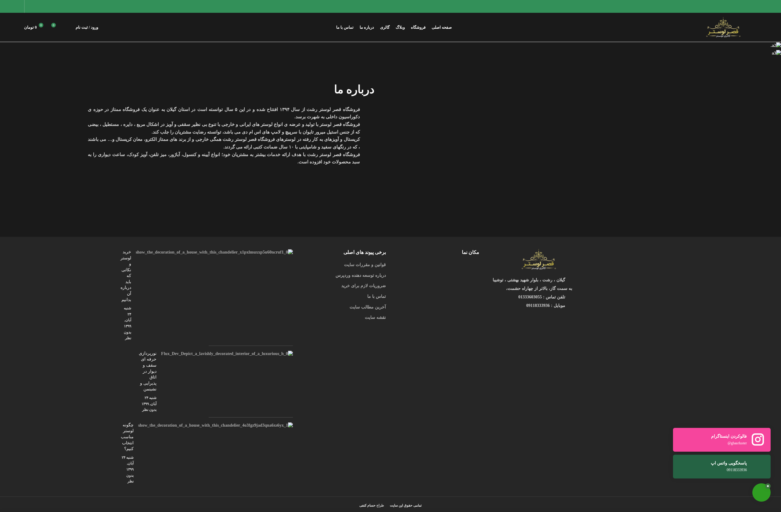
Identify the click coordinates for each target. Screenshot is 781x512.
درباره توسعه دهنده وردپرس (361, 275)
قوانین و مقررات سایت (365, 264)
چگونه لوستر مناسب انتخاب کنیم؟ (127, 437)
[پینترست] (47, 6)
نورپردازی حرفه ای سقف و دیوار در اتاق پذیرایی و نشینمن (148, 371)
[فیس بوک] (62, 6)
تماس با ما (376, 296)
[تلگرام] (31, 6)
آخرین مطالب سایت (368, 307)
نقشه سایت (375, 317)
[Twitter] (54, 6)
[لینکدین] (39, 6)
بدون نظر (149, 409)
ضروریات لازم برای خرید (363, 285)
